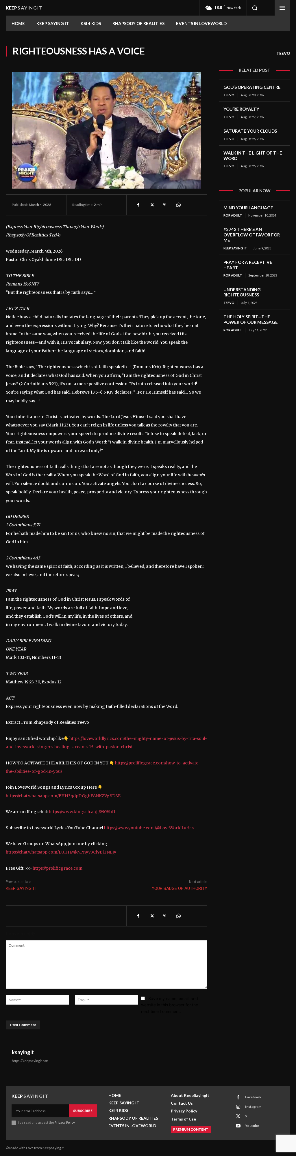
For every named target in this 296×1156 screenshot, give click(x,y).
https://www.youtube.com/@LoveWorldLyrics (149, 827)
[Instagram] (238, 1107)
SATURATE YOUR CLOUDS (250, 131)
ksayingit (23, 1052)
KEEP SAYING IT (21, 888)
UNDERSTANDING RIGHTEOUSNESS (242, 292)
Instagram (253, 1106)
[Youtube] (238, 1126)
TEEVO (283, 53)
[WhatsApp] (178, 204)
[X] (151, 204)
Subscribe (82, 1110)
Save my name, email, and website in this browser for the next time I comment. (169, 1005)
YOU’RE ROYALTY (241, 109)
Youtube (252, 1125)
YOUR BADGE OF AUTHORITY (179, 888)
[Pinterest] (165, 204)
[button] (254, 8)
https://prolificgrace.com (57, 868)
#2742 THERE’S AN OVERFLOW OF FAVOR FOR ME (251, 235)
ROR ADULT (232, 215)
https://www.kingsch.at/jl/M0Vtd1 (82, 811)
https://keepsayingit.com (30, 1061)
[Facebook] (138, 204)
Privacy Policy (65, 1122)
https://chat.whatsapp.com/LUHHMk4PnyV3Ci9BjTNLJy (61, 852)
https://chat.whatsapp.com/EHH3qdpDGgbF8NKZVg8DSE (63, 795)
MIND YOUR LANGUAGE (248, 207)
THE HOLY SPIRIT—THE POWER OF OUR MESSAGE (250, 319)
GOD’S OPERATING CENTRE (252, 87)
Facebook (253, 1097)
